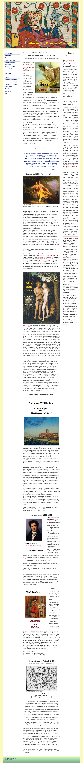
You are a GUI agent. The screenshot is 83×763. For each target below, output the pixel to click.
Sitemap (14, 758)
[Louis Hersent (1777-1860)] (41, 190)
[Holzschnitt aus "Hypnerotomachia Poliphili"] (41, 678)
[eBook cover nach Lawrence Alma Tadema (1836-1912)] (47, 77)
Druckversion (9, 758)
